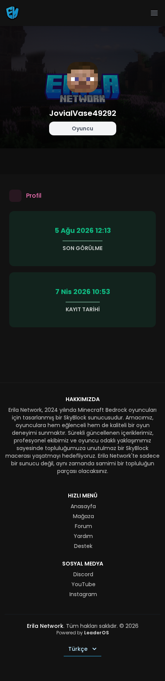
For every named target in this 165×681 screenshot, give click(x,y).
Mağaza (83, 516)
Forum (83, 526)
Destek (83, 546)
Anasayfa (83, 506)
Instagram (83, 594)
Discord (83, 574)
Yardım (83, 536)
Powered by (82, 632)
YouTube (83, 584)
